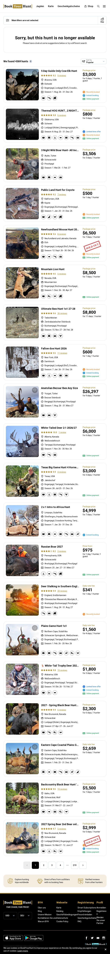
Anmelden (101, 908)
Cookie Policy (62, 921)
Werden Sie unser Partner (101, 920)
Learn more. (22, 951)
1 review (62, 432)
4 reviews (61, 472)
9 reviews (61, 75)
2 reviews (61, 551)
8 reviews (61, 234)
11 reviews (62, 353)
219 (74, 865)
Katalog (59, 911)
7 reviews (61, 194)
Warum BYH (43, 921)
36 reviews (62, 313)
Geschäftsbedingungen (67, 914)
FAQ (79, 921)
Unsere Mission (45, 914)
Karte (58, 908)
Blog (40, 911)
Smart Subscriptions (87, 908)
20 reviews (62, 591)
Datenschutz (62, 918)
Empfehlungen (84, 911)
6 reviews (61, 115)
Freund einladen (85, 914)
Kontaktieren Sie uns (47, 918)
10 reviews (62, 670)
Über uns (42, 908)
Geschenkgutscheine (87, 918)
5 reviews (61, 274)
